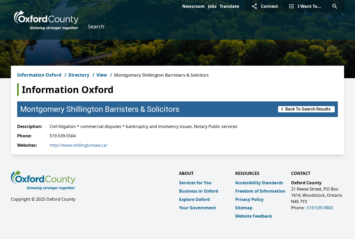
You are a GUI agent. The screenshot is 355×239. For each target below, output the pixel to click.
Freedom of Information (260, 191)
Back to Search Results (305, 109)
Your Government (197, 208)
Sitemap (243, 208)
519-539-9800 (320, 208)
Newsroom (193, 6)
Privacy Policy (249, 199)
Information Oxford (39, 75)
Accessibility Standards (259, 183)
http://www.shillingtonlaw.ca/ (78, 145)
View (101, 75)
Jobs (212, 6)
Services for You (195, 183)
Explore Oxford (194, 199)
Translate (229, 6)
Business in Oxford (198, 191)
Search (96, 26)
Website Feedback (253, 216)
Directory (78, 75)
